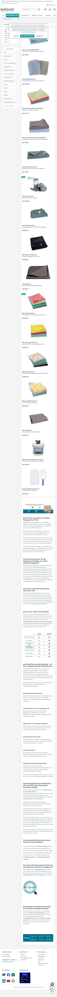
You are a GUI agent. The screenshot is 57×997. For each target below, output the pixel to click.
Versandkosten (40, 987)
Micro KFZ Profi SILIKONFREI (33, 50)
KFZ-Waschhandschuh (33, 79)
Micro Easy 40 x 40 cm (34, 314)
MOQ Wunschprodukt (9, 70)
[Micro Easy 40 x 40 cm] (38, 301)
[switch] (52, 991)
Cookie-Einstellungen (43, 963)
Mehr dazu (38, 771)
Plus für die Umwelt (9, 73)
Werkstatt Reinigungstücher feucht (33, 460)
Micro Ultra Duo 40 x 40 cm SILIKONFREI (35, 138)
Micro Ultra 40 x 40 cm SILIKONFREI (32, 109)
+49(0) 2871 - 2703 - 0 (9, 960)
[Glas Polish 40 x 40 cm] (38, 214)
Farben (5, 59)
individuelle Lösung (40, 869)
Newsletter (40, 958)
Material (6, 95)
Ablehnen (16, 36)
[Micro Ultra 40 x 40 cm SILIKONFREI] (38, 96)
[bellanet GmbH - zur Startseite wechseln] (7, 10)
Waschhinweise (8, 56)
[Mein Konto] (49, 9)
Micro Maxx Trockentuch (31, 255)
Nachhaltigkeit (41, 956)
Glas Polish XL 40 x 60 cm (33, 167)
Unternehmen (41, 954)
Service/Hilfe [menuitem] (51, 5)
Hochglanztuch (32, 284)
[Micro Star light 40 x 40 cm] (38, 331)
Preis (5, 52)
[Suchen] (39, 9)
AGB (39, 961)
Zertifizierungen (8, 98)
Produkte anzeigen (9, 106)
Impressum (41, 965)
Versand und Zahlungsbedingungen (26, 957)
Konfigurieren (39, 36)
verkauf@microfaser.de (8, 961)
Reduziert (7, 42)
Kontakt (48, 831)
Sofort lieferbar (10, 49)
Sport (6, 39)
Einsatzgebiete (7, 66)
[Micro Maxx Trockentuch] (38, 243)
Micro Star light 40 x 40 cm (33, 343)
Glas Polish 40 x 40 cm (34, 226)
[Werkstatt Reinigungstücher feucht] (38, 448)
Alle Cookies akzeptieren (27, 36)
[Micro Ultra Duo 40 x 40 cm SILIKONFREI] (38, 126)
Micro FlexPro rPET (29, 197)
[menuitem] (31, 9)
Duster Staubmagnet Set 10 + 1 (31, 489)
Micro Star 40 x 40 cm (34, 372)
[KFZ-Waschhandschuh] (38, 67)
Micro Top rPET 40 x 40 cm (29, 401)
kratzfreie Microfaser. (42, 603)
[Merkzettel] (45, 9)
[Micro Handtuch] (38, 418)
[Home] (3, 15)
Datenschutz (41, 959)
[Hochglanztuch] (38, 272)
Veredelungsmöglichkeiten (10, 63)
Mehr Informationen (31, 32)
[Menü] (55, 982)
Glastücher (32, 741)
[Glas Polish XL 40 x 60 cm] (38, 155)
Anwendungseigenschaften (10, 81)
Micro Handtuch (31, 431)
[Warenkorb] (54, 9)
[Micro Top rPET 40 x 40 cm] (38, 389)
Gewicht (6, 88)
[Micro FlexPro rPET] (38, 184)
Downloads (23, 959)
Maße (5, 91)
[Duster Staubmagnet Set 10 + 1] (38, 477)
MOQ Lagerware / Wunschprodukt (11, 102)
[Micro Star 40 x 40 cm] (38, 360)
